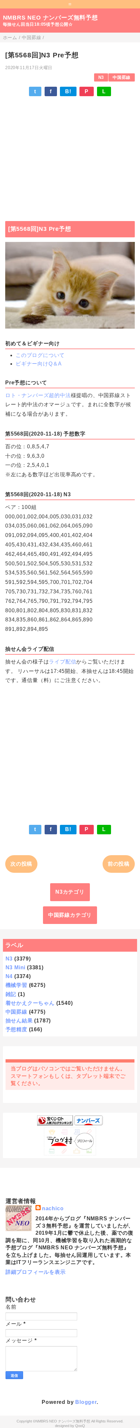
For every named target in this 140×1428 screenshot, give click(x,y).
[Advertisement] (70, 155)
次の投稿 (21, 864)
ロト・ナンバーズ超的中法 (38, 395)
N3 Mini (16, 967)
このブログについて (40, 355)
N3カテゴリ (70, 892)
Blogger (86, 1402)
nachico (53, 1208)
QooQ (80, 1426)
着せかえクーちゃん (30, 1003)
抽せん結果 (19, 1020)
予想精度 (16, 1029)
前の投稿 (119, 864)
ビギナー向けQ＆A (39, 363)
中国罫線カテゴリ (70, 915)
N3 (101, 77)
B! (68, 91)
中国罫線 (122, 77)
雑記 (11, 994)
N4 (9, 976)
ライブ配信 (62, 661)
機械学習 (16, 985)
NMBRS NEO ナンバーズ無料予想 (50, 17)
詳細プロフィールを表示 (36, 1272)
